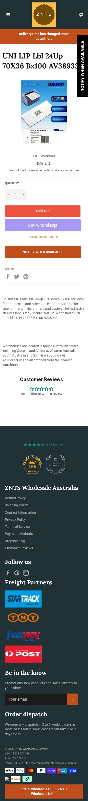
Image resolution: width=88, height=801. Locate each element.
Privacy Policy (15, 519)
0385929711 (21, 763)
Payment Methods (19, 534)
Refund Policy (15, 498)
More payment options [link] (43, 237)
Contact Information (20, 512)
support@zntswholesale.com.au (57, 763)
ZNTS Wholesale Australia (31, 749)
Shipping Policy (16, 505)
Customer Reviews (19, 548)
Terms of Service (17, 527)
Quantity (12, 183)
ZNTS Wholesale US (37, 789)
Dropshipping (15, 541)
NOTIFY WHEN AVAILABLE (42, 252)
